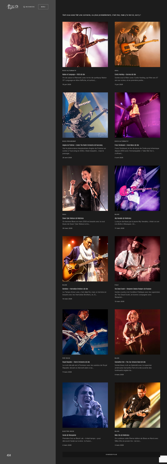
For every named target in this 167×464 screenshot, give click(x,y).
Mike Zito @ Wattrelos (122, 435)
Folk (116, 285)
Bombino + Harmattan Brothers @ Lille (75, 288)
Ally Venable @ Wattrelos (123, 218)
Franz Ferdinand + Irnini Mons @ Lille (127, 145)
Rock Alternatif (69, 70)
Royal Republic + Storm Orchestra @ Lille (76, 362)
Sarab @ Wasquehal (69, 435)
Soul (117, 70)
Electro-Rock (68, 431)
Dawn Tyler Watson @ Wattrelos (73, 218)
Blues (117, 214)
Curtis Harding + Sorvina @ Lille (125, 74)
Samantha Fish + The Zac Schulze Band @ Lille (130, 362)
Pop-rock (66, 358)
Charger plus (111, 454)
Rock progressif (69, 141)
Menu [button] (43, 6)
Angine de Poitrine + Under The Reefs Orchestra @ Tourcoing (82, 145)
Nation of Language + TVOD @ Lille (73, 74)
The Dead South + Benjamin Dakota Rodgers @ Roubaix (133, 288)
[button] (29, 7)
